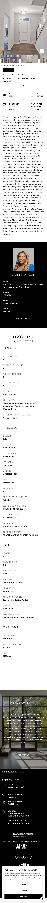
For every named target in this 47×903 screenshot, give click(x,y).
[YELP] (29, 857)
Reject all (24, 885)
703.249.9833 (13, 797)
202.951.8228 (9, 295)
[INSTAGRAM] (17, 857)
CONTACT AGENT (24, 319)
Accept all (23, 896)
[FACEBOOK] (23, 857)
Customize (23, 891)
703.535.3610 (13, 804)
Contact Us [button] (23, 755)
